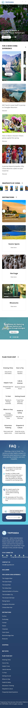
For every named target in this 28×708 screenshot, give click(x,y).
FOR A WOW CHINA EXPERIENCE (9, 47)
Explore (8, 74)
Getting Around (6, 676)
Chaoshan (5, 629)
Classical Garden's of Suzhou (10, 591)
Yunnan (4, 622)
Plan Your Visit (9, 357)
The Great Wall (6, 585)
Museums (5, 639)
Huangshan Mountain (8, 604)
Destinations (8, 197)
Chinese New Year (7, 607)
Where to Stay (6, 679)
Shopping (5, 645)
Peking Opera (6, 601)
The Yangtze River (7, 578)
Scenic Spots (5, 632)
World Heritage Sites (8, 635)
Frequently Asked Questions (10, 692)
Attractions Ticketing (8, 685)
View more (6, 37)
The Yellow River (6, 588)
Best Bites (5, 651)
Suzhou (4, 616)
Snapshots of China (11, 183)
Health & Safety (6, 682)
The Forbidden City (7, 594)
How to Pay (5, 663)
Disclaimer (5, 570)
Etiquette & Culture (7, 689)
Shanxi (4, 626)
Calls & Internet (6, 669)
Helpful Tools (6, 666)
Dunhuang (5, 619)
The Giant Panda (6, 581)
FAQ (12, 446)
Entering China (6, 660)
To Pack (4, 672)
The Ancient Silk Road (8, 598)
